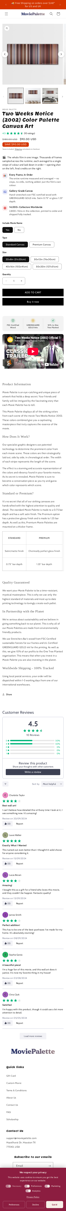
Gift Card (11, 1075)
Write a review (33, 772)
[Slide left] (3, 96)
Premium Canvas (42, 244)
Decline (35, 1204)
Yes (7, 229)
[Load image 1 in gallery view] (16, 96)
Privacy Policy (33, 1197)
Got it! (54, 1204)
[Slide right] (62, 96)
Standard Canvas (15, 244)
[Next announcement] (60, 4)
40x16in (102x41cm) (17, 266)
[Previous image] (5, 54)
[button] (6, 13)
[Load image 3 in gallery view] (50, 96)
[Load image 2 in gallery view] (33, 96)
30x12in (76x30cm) (44, 259)
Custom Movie (13, 1083)
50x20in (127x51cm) (47, 266)
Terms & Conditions (16, 1090)
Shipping (18, 149)
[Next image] (61, 54)
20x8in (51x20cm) (16, 259)
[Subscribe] (49, 1166)
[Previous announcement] (5, 4)
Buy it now (33, 301)
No (19, 229)
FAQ (8, 1112)
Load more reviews (33, 1036)
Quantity (6, 274)
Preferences (14, 1204)
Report (19, 823)
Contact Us (12, 1104)
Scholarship (12, 1119)
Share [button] (9, 694)
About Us (11, 1097)
